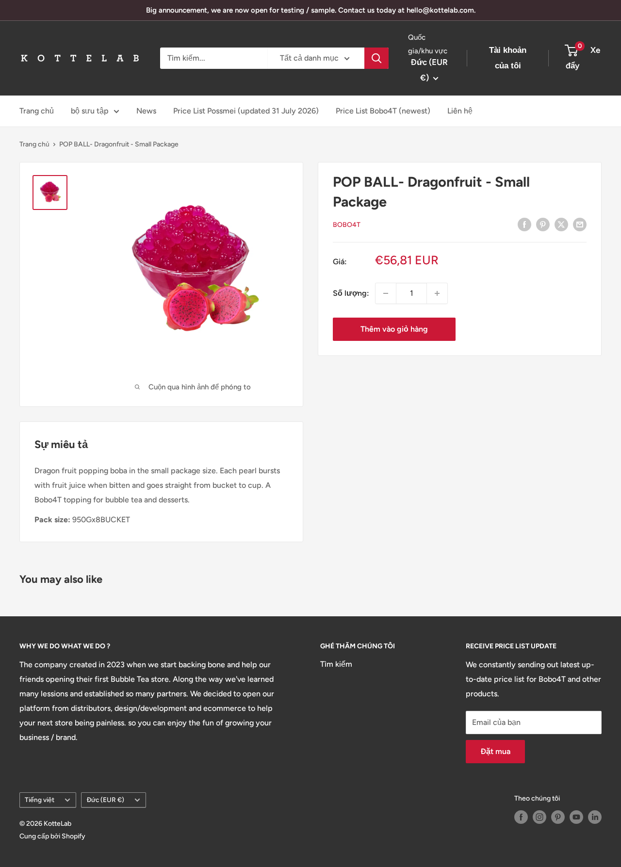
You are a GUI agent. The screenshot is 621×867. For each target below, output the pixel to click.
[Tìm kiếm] (376, 58)
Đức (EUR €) (105, 799)
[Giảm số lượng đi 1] (386, 293)
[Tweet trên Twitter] (561, 224)
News (146, 110)
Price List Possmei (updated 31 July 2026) (246, 110)
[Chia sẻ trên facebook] (524, 224)
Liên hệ (460, 110)
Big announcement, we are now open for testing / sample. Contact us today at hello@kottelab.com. (310, 10)
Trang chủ (36, 110)
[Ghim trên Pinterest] (543, 224)
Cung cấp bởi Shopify (52, 836)
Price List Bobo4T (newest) (383, 110)
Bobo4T (346, 225)
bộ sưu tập (90, 110)
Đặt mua (495, 751)
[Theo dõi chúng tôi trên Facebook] (521, 817)
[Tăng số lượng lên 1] (437, 293)
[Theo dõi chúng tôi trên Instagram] (539, 817)
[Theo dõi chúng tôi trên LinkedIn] (595, 817)
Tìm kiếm (336, 664)
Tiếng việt (39, 799)
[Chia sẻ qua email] (580, 224)
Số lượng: (351, 293)
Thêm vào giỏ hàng (394, 329)
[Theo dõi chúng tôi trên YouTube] (576, 817)
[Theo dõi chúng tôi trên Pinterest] (558, 817)
